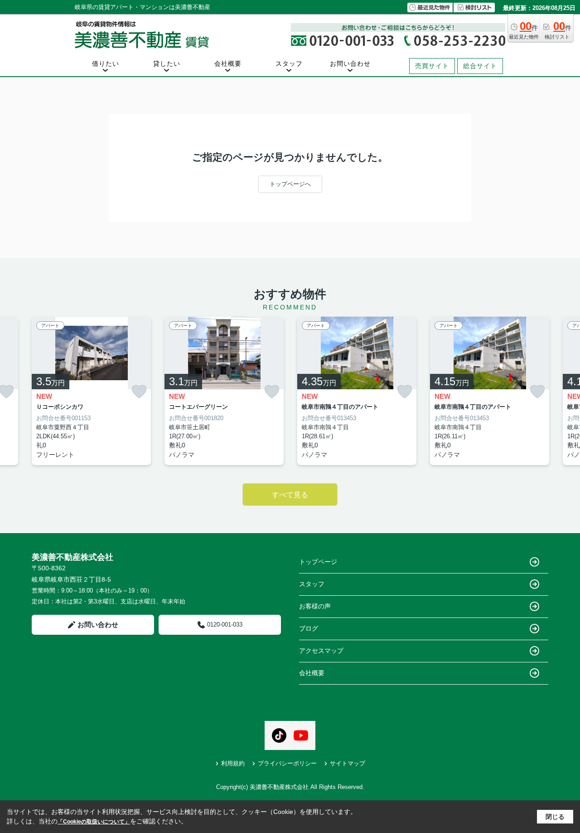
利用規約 (233, 763)
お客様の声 (315, 606)
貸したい (166, 63)
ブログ (308, 628)
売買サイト (432, 65)
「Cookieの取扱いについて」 (94, 821)
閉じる (555, 816)
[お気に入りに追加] (139, 392)
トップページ (318, 561)
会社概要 (228, 63)
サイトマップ (347, 763)
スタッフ (289, 63)
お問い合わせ (350, 63)
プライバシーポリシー (287, 763)
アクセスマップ (321, 650)
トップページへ (290, 184)
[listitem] (91, 391)
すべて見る (290, 495)
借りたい (105, 63)
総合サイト (480, 65)
